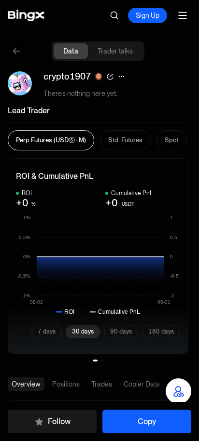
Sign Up (147, 15)
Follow (59, 421)
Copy (147, 421)
